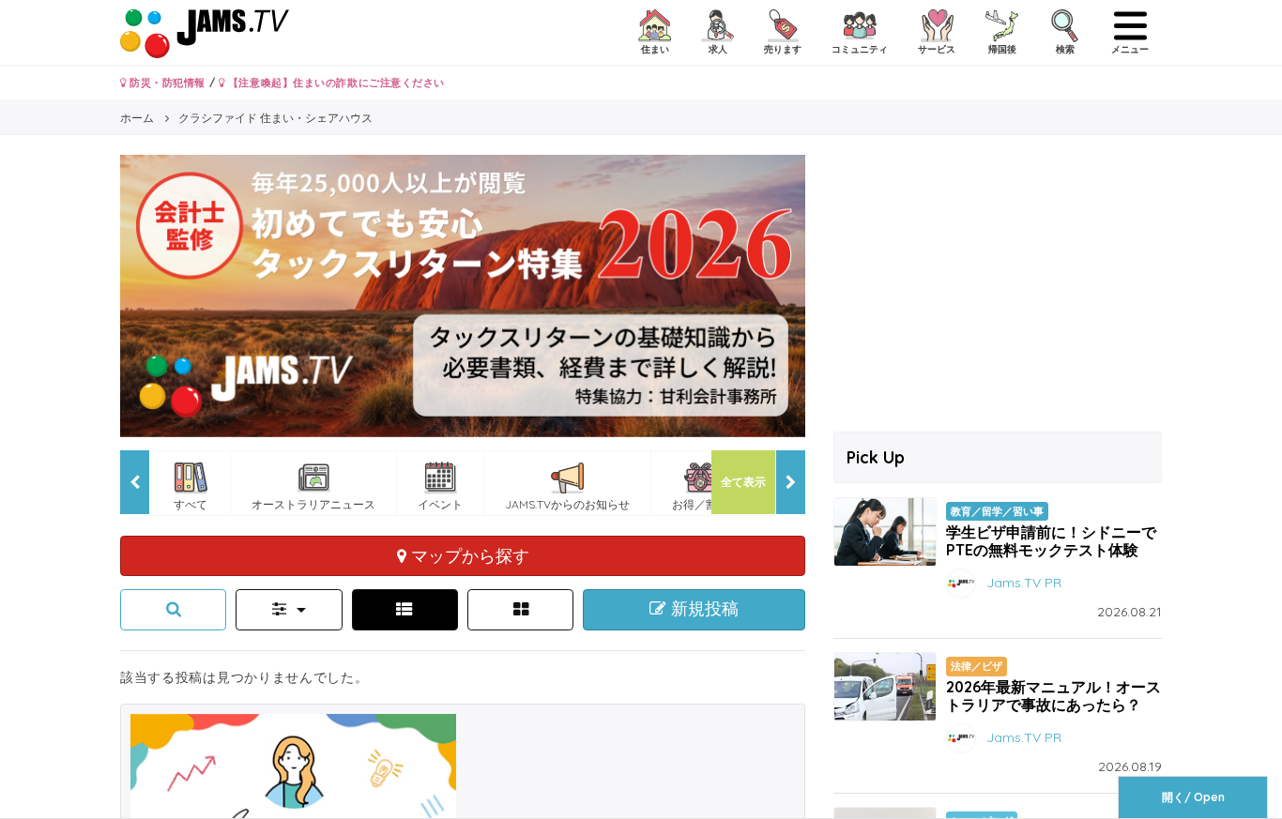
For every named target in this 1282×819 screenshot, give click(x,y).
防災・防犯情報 (166, 82)
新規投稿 (702, 608)
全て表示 (743, 482)
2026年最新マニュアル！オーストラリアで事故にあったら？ (1053, 695)
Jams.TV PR (1023, 582)
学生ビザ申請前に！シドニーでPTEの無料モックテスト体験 (1051, 541)
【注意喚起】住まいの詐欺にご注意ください (334, 82)
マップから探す (467, 555)
